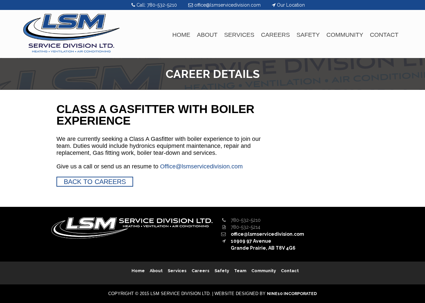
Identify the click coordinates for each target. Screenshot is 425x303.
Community (344, 34)
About (207, 34)
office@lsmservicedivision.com (227, 5)
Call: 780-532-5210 (156, 5)
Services (239, 34)
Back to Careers (95, 181)
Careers (275, 34)
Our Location (290, 5)
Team (240, 270)
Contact (384, 34)
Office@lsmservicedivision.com (201, 166)
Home (181, 34)
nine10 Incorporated (292, 293)
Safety (308, 34)
